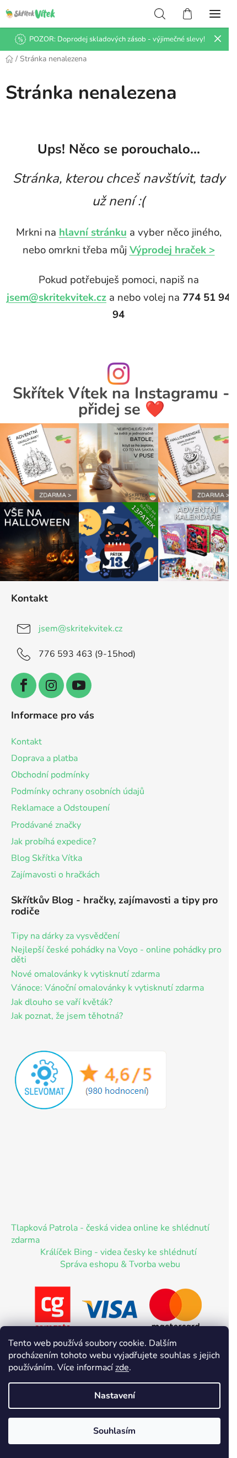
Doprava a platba (44, 758)
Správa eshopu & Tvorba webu (120, 1264)
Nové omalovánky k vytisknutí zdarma (85, 975)
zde (122, 1367)
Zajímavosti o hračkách (55, 875)
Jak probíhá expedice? (53, 842)
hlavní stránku (93, 232)
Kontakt (26, 742)
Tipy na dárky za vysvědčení (65, 936)
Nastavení (114, 1396)
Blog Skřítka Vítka (46, 858)
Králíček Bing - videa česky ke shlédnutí (118, 1252)
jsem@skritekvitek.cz (56, 297)
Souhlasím (114, 1431)
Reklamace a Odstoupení (60, 808)
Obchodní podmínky (50, 775)
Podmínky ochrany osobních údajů (77, 791)
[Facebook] (23, 685)
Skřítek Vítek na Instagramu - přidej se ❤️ (121, 402)
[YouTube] (78, 685)
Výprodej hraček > (172, 250)
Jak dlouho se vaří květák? (61, 1003)
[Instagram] (51, 685)
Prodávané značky (46, 825)
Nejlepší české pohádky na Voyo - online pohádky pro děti (116, 955)
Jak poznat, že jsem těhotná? (67, 1016)
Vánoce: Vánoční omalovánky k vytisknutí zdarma (107, 988)
